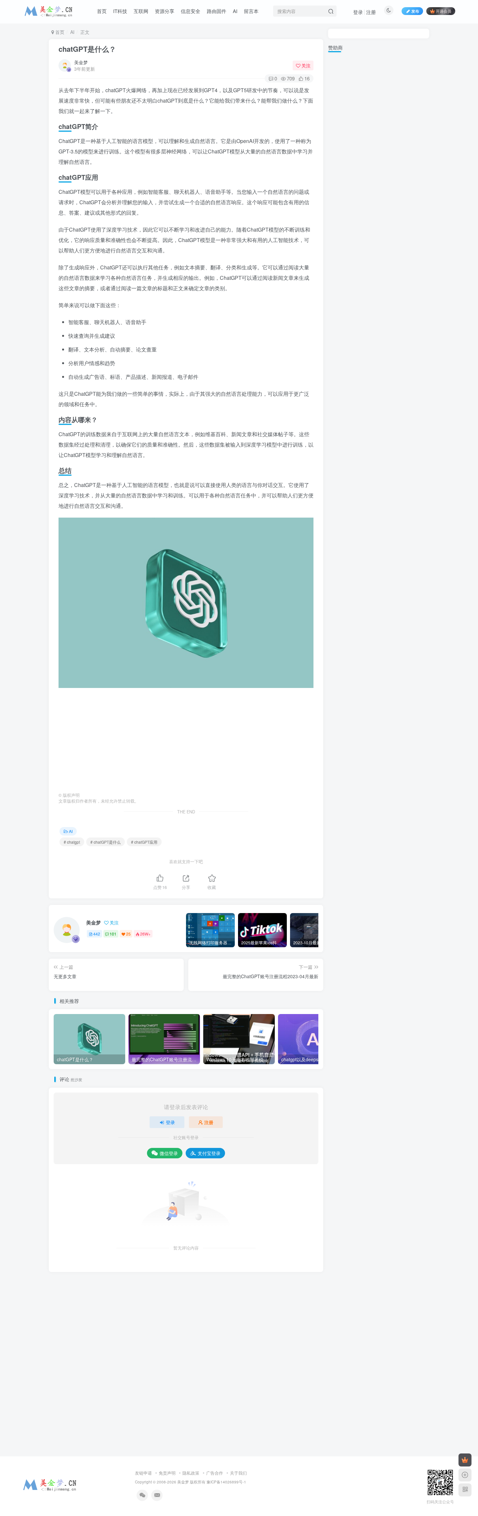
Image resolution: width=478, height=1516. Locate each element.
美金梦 (81, 62)
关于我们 (238, 1473)
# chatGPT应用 (144, 842)
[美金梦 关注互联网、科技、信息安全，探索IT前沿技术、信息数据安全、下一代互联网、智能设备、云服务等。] (49, 1484)
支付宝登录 (209, 1153)
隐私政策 (190, 1473)
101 (113, 934)
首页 (59, 32)
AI (72, 32)
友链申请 (143, 1473)
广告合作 (214, 1473)
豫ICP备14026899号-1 (226, 1481)
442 (96, 934)
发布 (415, 11)
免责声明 (167, 1473)
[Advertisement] (186, 740)
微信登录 (169, 1153)
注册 (371, 11)
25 (128, 934)
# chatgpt (72, 842)
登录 (358, 11)
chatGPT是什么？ (87, 49)
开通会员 (443, 11)
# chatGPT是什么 (105, 842)
